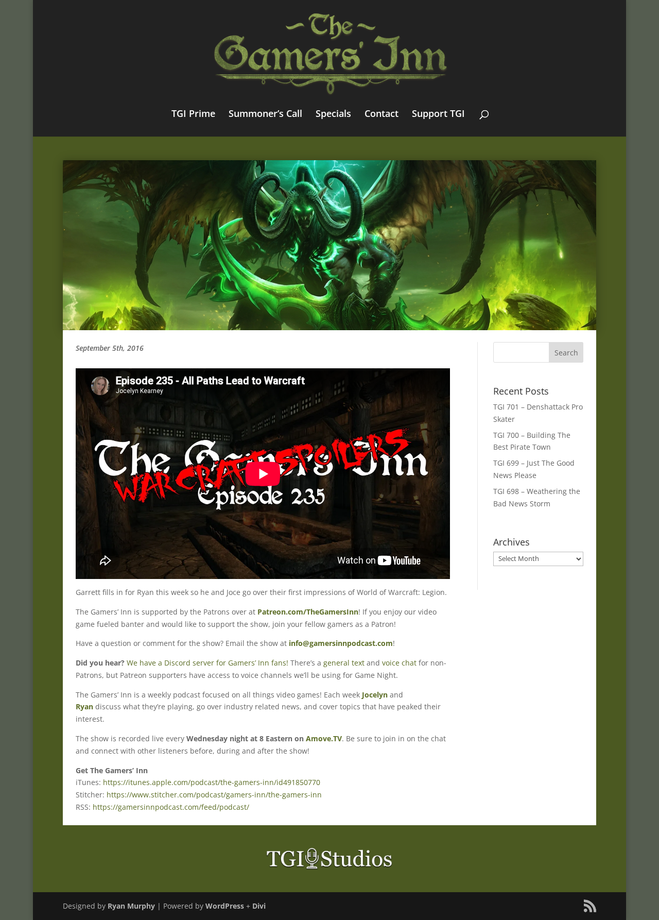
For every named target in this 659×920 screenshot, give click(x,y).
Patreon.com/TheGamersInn (307, 612)
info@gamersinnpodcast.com (341, 643)
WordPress (224, 906)
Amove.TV (324, 738)
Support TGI (438, 115)
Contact (381, 115)
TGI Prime (193, 115)
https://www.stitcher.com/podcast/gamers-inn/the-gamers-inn (214, 794)
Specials (333, 115)
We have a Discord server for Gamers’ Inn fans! (207, 663)
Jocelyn (375, 695)
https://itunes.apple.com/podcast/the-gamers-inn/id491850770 (211, 782)
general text (344, 663)
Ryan (84, 706)
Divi (259, 906)
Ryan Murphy (131, 906)
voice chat (399, 663)
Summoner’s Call (265, 115)
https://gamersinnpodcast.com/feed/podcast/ (171, 807)
